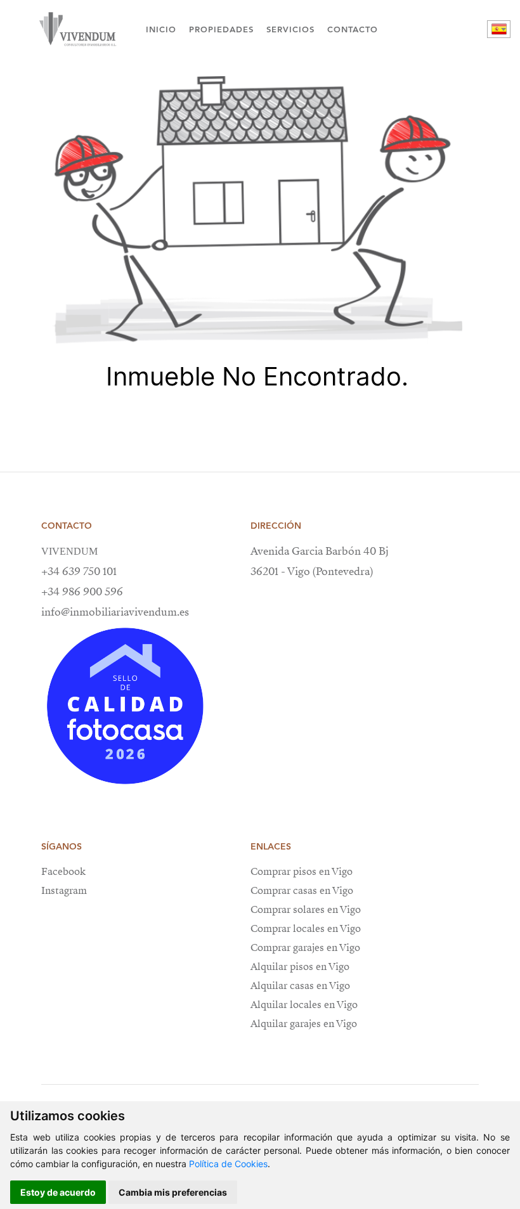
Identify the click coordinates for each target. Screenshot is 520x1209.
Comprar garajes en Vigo (305, 948)
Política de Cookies (228, 1163)
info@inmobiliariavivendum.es (115, 612)
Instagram (64, 891)
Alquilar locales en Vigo (304, 1005)
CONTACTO (352, 29)
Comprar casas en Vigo (301, 891)
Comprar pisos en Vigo (301, 872)
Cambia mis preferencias (173, 1192)
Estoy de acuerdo (58, 1192)
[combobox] (498, 29)
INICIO (161, 29)
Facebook (63, 872)
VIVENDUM (69, 551)
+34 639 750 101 (79, 571)
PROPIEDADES (221, 29)
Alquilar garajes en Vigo (303, 1024)
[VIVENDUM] (76, 29)
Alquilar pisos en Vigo (299, 967)
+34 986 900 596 (82, 592)
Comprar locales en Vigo (305, 929)
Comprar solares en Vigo (305, 910)
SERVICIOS (290, 29)
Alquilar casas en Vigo (300, 986)
